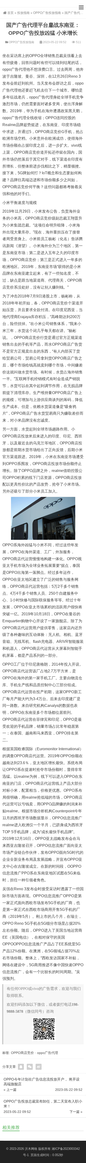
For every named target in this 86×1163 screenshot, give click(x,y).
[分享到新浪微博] (39, 1067)
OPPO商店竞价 (22, 1053)
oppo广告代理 (47, 1053)
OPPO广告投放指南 (47, 13)
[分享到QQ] (21, 1067)
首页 (10, 13)
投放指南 (23, 13)
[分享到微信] (30, 1067)
